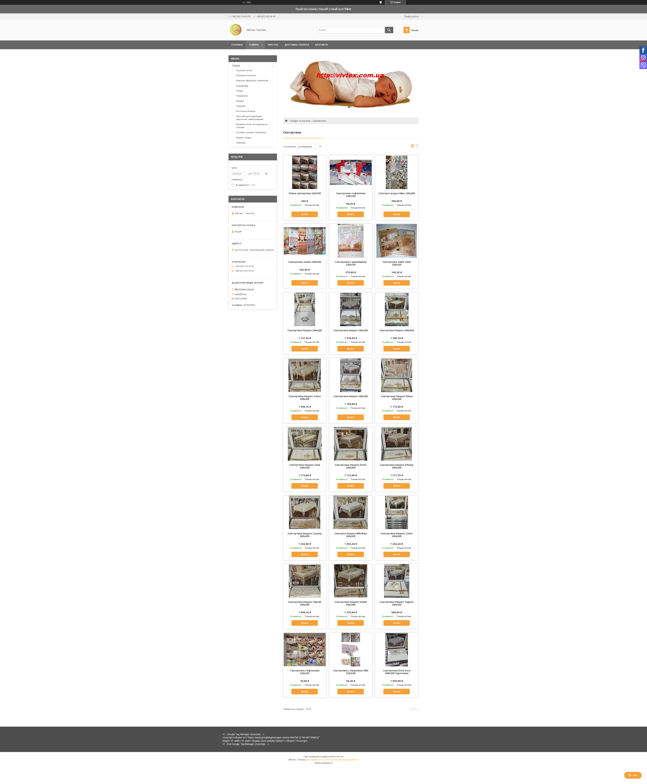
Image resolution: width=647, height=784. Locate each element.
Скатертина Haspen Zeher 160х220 (397, 535)
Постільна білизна (245, 111)
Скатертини (242, 85)
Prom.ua (339, 757)
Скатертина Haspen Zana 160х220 (304, 466)
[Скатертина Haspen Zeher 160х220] (396, 512)
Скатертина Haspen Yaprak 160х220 (304, 603)
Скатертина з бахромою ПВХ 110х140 (350, 672)
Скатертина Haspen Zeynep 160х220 (305, 535)
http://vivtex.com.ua (244, 289)
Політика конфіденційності (345, 760)
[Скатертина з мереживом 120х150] (350, 241)
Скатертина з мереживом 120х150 (350, 263)
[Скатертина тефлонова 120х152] (304, 649)
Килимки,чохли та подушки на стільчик (252, 126)
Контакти (321, 44)
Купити (304, 214)
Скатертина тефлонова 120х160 (350, 194)
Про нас (273, 44)
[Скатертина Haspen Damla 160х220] (350, 581)
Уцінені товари (243, 137)
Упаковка (241, 142)
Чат (635, 775)
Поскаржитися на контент (319, 760)
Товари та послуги (300, 121)
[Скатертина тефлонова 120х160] (350, 172)
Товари (253, 44)
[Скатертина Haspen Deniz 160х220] (350, 444)
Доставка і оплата (297, 44)
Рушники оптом (244, 70)
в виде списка (417, 146)
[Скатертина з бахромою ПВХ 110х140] (350, 649)
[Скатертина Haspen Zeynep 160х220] (304, 512)
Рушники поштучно (246, 75)
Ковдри (240, 101)
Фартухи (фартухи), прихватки (252, 80)
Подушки (241, 106)
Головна (237, 44)
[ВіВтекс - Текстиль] (235, 36)
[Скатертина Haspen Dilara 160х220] (396, 375)
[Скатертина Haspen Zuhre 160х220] (304, 375)
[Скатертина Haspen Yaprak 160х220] (304, 581)
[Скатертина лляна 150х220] (304, 241)
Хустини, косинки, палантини (251, 132)
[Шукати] (389, 30)
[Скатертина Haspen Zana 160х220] (304, 444)
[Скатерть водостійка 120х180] (396, 172)
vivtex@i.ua (240, 294)
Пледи (239, 91)
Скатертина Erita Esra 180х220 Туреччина (396, 672)
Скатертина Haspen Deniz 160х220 (351, 466)
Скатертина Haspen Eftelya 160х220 (396, 466)
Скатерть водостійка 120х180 (397, 193)
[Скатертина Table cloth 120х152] (396, 241)
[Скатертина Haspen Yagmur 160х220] (396, 581)
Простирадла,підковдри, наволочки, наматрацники (249, 118)
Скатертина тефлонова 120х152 (304, 672)
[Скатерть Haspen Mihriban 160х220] (350, 512)
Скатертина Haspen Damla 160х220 (351, 603)
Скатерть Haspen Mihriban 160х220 (350, 535)
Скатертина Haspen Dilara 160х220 (397, 397)
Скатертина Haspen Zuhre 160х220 (305, 397)
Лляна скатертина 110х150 (304, 193)
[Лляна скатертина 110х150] (304, 172)
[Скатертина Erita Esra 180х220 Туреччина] (396, 649)
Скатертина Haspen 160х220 (304, 330)
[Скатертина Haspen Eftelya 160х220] (396, 444)
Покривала (242, 96)
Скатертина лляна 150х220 (304, 262)
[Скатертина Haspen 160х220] (304, 309)
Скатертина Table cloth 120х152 (396, 263)
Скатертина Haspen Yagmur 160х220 (397, 603)
